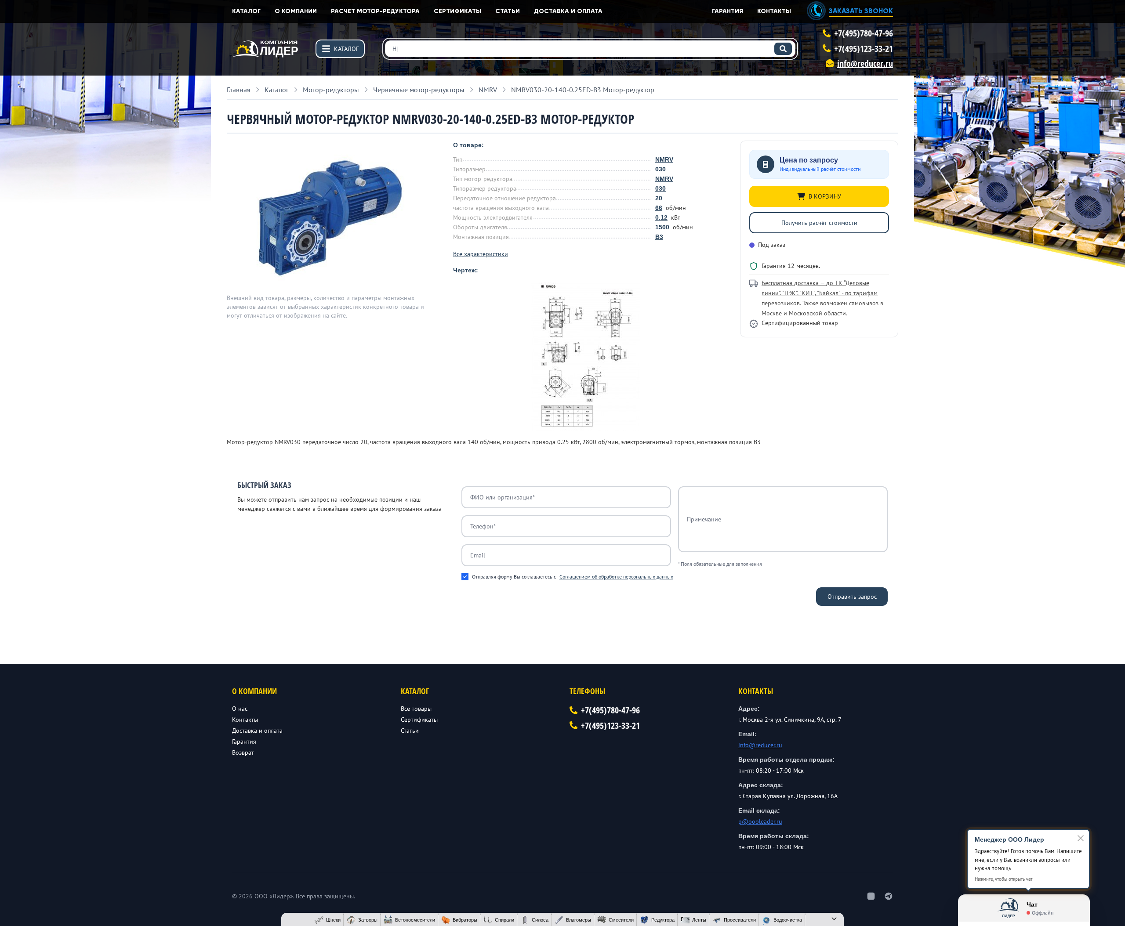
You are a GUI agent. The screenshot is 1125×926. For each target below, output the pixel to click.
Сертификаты (457, 11)
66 (658, 207)
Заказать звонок (861, 11)
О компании (296, 11)
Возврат (243, 752)
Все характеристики (480, 254)
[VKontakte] (871, 896)
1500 (662, 227)
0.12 (661, 217)
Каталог (246, 11)
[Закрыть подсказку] (1080, 838)
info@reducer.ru (865, 63)
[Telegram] (888, 896)
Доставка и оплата (568, 11)
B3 (659, 236)
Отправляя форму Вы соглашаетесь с (572, 576)
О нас (239, 709)
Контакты (774, 11)
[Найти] (783, 49)
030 (660, 169)
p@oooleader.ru (760, 821)
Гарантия (727, 11)
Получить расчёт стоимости (819, 223)
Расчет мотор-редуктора (375, 11)
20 (658, 198)
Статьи (507, 11)
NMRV (664, 159)
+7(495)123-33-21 (863, 48)
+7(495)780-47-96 (863, 33)
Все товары (416, 709)
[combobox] (590, 48)
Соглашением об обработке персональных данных (616, 576)
